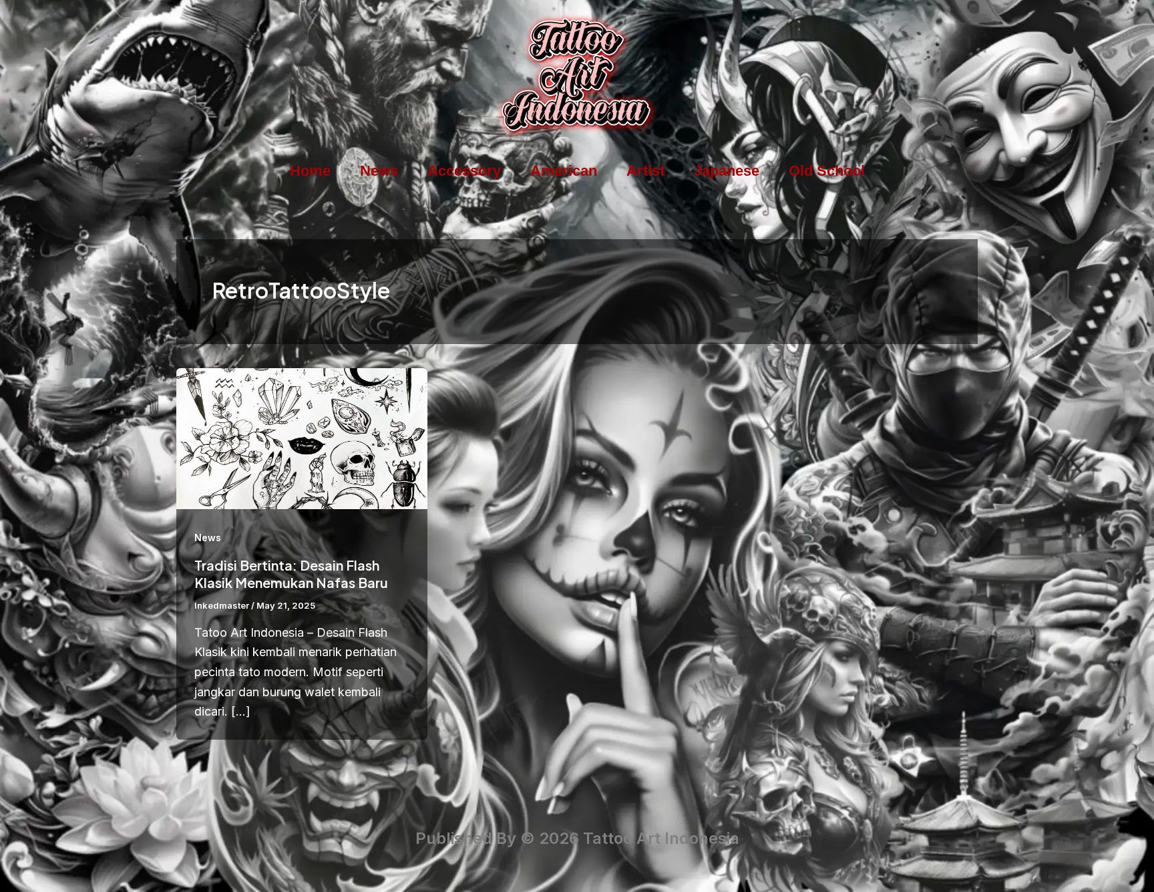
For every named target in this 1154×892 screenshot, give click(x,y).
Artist (645, 170)
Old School (827, 170)
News (379, 170)
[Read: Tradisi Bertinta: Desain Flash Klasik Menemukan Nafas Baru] (301, 437)
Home (310, 170)
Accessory (464, 170)
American (563, 170)
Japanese (726, 170)
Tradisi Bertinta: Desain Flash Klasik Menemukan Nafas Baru (291, 574)
